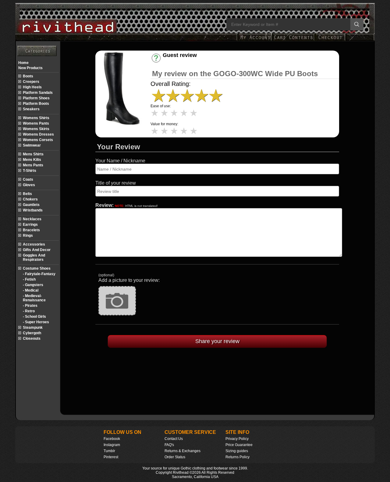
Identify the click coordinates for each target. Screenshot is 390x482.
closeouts (32, 338)
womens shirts (36, 118)
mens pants (33, 165)
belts (27, 194)
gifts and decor (37, 250)
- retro (29, 311)
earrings (30, 224)
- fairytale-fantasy (39, 274)
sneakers (31, 109)
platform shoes (36, 98)
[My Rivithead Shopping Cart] (293, 40)
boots (28, 76)
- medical (30, 290)
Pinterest (111, 457)
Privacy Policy (237, 439)
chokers (30, 199)
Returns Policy (237, 457)
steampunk (33, 327)
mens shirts (33, 154)
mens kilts (32, 160)
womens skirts (36, 129)
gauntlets (31, 205)
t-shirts (29, 170)
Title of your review (115, 183)
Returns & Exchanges (182, 451)
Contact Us (174, 439)
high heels (32, 87)
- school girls (34, 316)
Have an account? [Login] (185, 60)
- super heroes (36, 322)
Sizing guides (236, 451)
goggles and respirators (34, 257)
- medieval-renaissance (34, 298)
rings (28, 235)
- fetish (29, 279)
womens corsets (38, 140)
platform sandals (38, 92)
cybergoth (32, 333)
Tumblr (109, 451)
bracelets (31, 230)
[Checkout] (330, 40)
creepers (31, 82)
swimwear (32, 145)
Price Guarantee (239, 445)
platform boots (36, 103)
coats (28, 179)
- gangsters (33, 285)
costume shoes (37, 268)
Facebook (112, 439)
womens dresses (38, 134)
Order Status (175, 457)
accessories (34, 244)
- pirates (30, 305)
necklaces (32, 219)
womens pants (36, 123)
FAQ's (169, 445)
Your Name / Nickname (120, 160)
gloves (29, 185)
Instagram (112, 445)
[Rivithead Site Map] (37, 51)
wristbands (33, 210)
